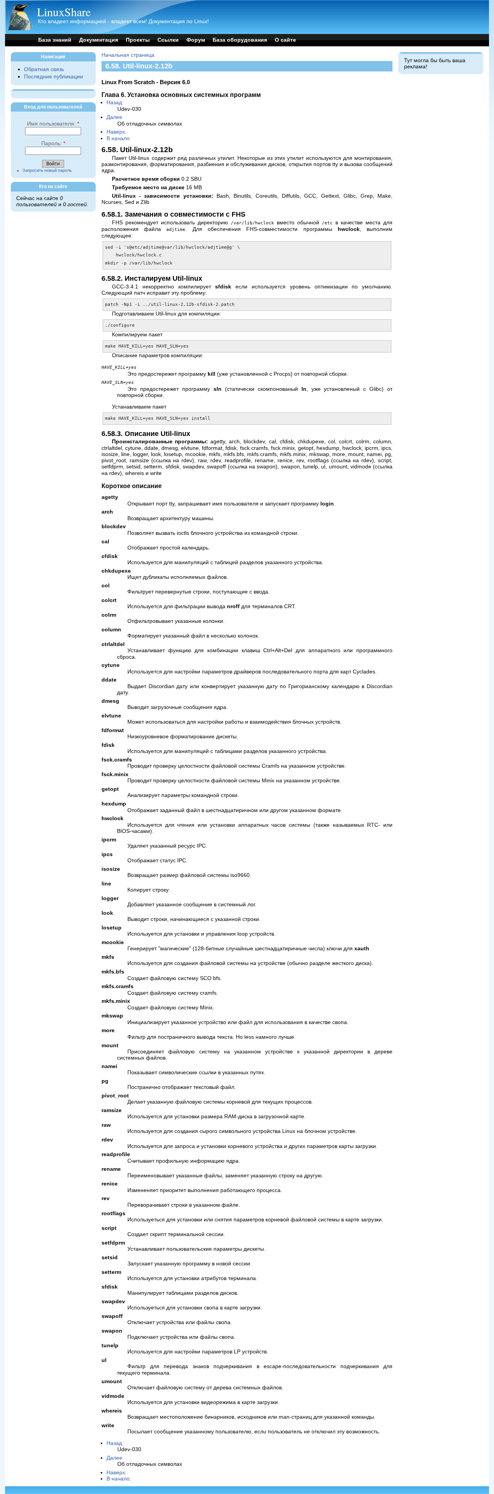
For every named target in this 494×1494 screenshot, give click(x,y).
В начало (118, 138)
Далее (114, 117)
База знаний (54, 40)
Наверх (116, 132)
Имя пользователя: (53, 124)
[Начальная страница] (20, 28)
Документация (98, 40)
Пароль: (53, 143)
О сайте (285, 40)
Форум (195, 40)
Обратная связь (44, 69)
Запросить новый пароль (47, 170)
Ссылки (168, 40)
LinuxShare (64, 11)
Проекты (138, 40)
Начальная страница (128, 55)
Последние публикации (53, 77)
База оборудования (240, 40)
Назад (114, 102)
